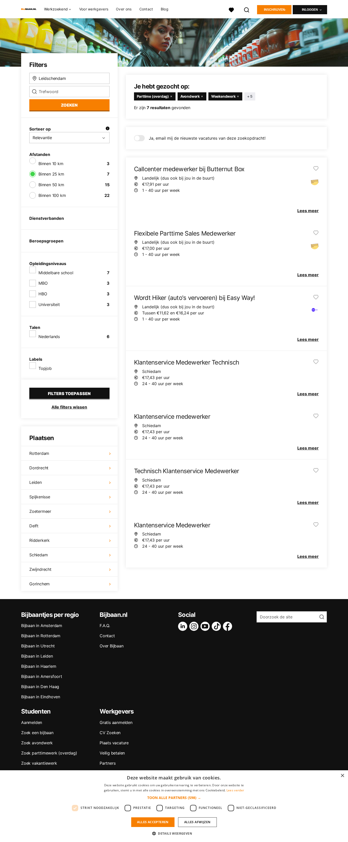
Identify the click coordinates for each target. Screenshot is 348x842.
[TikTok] (217, 626)
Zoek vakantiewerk (39, 763)
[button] (174, 797)
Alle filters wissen (69, 407)
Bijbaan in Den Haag (40, 686)
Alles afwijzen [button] (197, 822)
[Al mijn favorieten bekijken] (231, 9)
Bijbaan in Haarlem (38, 666)
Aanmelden (31, 722)
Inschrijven (274, 9)
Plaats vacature (114, 742)
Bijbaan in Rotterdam (40, 635)
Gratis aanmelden (116, 722)
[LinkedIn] (183, 626)
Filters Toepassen (69, 393)
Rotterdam (39, 453)
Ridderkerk (39, 540)
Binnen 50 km (51, 184)
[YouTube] (206, 626)
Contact (146, 9)
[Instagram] (194, 626)
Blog (164, 9)
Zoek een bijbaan (37, 732)
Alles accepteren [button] (152, 822)
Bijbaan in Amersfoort (41, 676)
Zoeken (69, 105)
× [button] (342, 776)
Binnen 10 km (50, 163)
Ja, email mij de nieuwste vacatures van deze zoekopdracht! (207, 138)
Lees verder (235, 790)
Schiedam (38, 554)
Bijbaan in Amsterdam (41, 625)
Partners (107, 763)
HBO (42, 293)
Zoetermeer (40, 511)
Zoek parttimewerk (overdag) (49, 753)
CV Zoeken (110, 732)
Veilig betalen (112, 753)
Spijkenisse (39, 496)
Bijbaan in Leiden (37, 656)
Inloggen (310, 9)
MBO (42, 283)
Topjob (45, 368)
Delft (33, 525)
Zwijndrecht (40, 569)
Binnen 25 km (51, 174)
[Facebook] (228, 626)
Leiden (35, 482)
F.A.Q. (105, 625)
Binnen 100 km (52, 195)
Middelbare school (55, 272)
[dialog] (174, 806)
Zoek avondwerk (37, 742)
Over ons (123, 9)
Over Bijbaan (112, 645)
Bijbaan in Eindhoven (40, 696)
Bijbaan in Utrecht (38, 645)
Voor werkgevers (94, 9)
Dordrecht (38, 467)
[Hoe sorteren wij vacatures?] (107, 129)
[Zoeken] (247, 9)
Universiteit (49, 304)
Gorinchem (39, 583)
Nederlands (49, 336)
